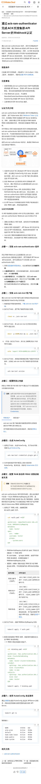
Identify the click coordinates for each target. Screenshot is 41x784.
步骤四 (7, 700)
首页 (3, 12)
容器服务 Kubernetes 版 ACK (14, 12)
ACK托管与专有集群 (31, 12)
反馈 (24, 772)
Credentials (15, 411)
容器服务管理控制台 (14, 266)
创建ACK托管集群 (26, 75)
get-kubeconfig (14, 448)
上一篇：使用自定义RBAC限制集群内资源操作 (12, 762)
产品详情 (35, 41)
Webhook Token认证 (30, 115)
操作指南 (6, 14)
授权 (12, 14)
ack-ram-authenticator (12, 754)
